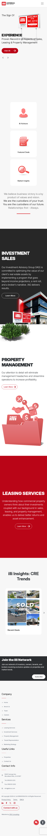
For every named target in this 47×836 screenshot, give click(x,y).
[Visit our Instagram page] (14, 803)
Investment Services (10, 732)
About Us (7, 706)
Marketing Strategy (10, 744)
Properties (7, 757)
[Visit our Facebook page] (6, 803)
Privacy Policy (6, 799)
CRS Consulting (14, 814)
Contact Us (7, 761)
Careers (6, 715)
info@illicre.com (10, 788)
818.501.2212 (11, 780)
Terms (15, 799)
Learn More (10, 296)
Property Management (11, 736)
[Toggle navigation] (42, 3)
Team (6, 711)
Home (6, 702)
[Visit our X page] (10, 803)
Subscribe (39, 677)
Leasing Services (9, 728)
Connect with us (10, 808)
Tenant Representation (11, 740)
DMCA (22, 799)
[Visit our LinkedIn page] (3, 803)
